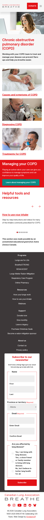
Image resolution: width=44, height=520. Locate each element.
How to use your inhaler (15, 214)
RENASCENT (22, 269)
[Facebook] (9, 505)
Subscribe (22, 483)
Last (11, 394)
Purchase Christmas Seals (22, 329)
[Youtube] (19, 505)
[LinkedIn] (25, 505)
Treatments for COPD (14, 154)
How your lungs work (22, 294)
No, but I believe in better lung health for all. (23, 471)
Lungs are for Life (22, 260)
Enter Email (14, 425)
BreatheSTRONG (22, 265)
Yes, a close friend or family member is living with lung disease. (23, 461)
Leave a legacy (22, 324)
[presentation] (32, 206)
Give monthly (22, 320)
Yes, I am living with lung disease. (23, 453)
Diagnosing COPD (12, 124)
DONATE (32, 6)
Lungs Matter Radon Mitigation (22, 274)
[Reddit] (30, 505)
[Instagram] (14, 505)
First (12, 384)
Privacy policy (22, 350)
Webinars (22, 303)
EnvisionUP (31, 517)
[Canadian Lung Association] (11, 6)
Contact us (22, 345)
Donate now (22, 315)
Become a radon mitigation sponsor (22, 333)
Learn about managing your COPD (21, 182)
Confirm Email (16, 436)
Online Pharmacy (22, 283)
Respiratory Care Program (22, 278)
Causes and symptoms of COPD (19, 94)
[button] (41, 6)
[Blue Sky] (35, 505)
